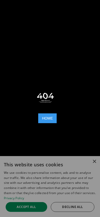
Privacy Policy (14, 198)
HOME (47, 118)
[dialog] (50, 186)
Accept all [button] (26, 207)
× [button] (94, 162)
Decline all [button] (72, 207)
